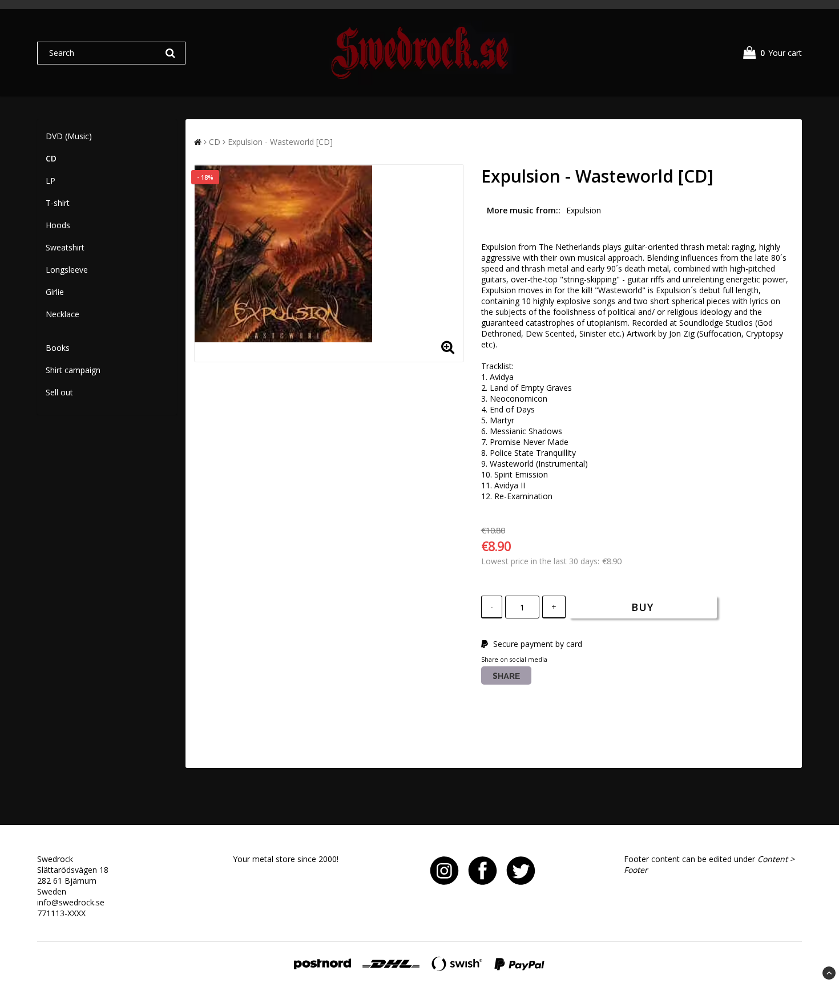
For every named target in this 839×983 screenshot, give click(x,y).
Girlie (55, 291)
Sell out (59, 392)
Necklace (62, 314)
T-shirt (58, 202)
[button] (772, 53)
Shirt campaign (73, 370)
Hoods (58, 225)
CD (51, 158)
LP (50, 180)
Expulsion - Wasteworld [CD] (280, 141)
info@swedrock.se (70, 902)
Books (58, 347)
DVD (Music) (69, 136)
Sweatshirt (65, 247)
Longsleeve (67, 269)
